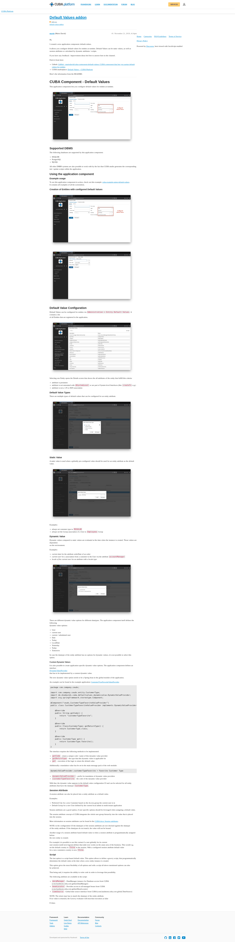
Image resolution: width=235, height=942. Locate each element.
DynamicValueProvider (58, 671)
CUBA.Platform (7, 11)
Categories (148, 36)
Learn (97, 4)
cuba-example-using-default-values (115, 182)
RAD (65, 929)
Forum (124, 4)
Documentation (111, 4)
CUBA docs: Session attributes (106, 821)
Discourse (150, 46)
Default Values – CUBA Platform (80, 70)
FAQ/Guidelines (160, 36)
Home (139, 36)
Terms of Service (175, 36)
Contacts (98, 926)
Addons (52, 926)
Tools (51, 923)
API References (83, 923)
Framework (86, 4)
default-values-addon (57, 24)
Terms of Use (84, 937)
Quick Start (68, 920)
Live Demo (67, 923)
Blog (133, 4)
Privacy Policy (142, 41)
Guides (66, 926)
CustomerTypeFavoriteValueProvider (105, 682)
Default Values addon (68, 17)
